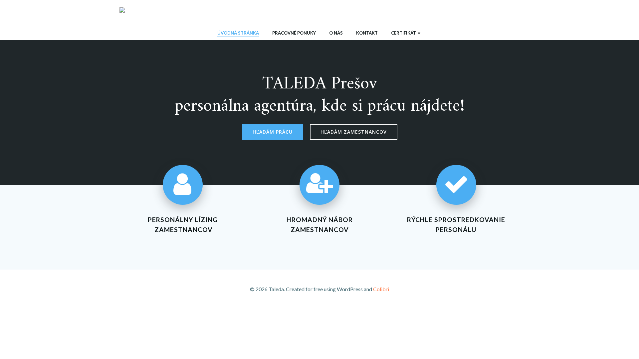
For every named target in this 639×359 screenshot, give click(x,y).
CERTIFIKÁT (403, 33)
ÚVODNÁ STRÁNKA (238, 33)
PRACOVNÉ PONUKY (294, 33)
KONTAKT (367, 33)
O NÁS (336, 33)
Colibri (381, 289)
